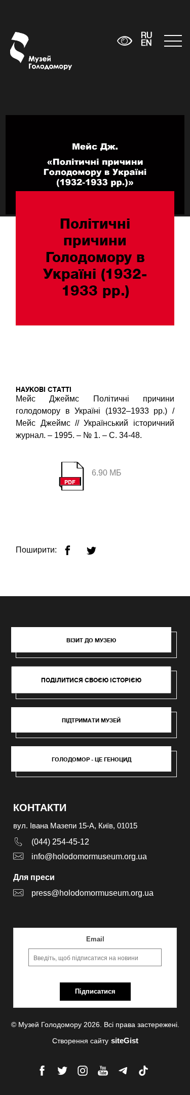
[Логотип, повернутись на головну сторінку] (29, 51)
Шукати (77, 41)
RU (147, 36)
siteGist (124, 1040)
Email (95, 939)
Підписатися (95, 991)
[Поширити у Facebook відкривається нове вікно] (74, 546)
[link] (96, 725)
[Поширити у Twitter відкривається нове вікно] (97, 546)
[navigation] (172, 41)
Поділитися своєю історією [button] (91, 680)
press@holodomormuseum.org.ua (92, 893)
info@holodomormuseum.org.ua (89, 856)
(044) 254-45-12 (60, 841)
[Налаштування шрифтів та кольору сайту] (124, 41)
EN (146, 43)
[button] (96, 645)
